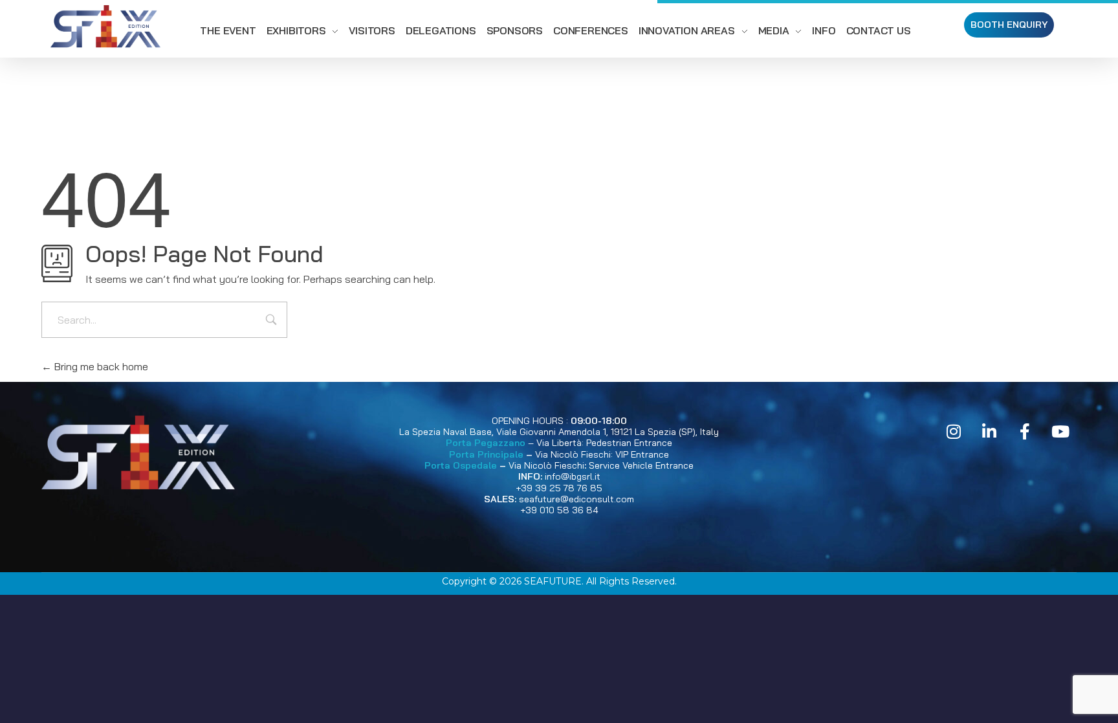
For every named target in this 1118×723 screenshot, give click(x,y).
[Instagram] (953, 432)
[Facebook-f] (1025, 432)
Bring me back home (100, 366)
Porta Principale (486, 454)
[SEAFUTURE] (105, 28)
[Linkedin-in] (989, 432)
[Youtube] (1060, 432)
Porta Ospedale (460, 465)
